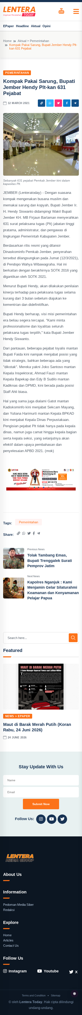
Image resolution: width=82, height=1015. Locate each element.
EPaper (8, 26)
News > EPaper (17, 716)
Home (7, 41)
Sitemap (55, 995)
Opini (46, 26)
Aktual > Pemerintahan (33, 41)
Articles (8, 940)
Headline (22, 26)
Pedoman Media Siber (18, 904)
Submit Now (41, 804)
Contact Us (11, 945)
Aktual (35, 26)
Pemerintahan (17, 72)
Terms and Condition (34, 995)
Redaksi (9, 910)
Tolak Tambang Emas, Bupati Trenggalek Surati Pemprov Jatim (49, 560)
